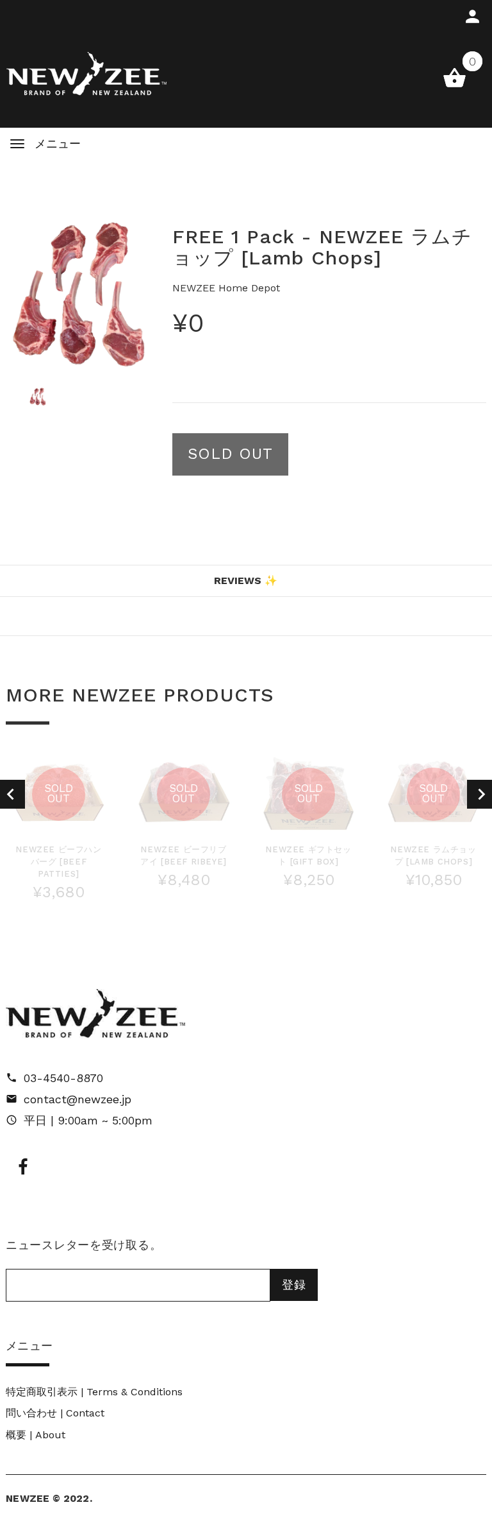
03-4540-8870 (63, 1078)
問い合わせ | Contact (55, 1413)
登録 (294, 1284)
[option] (79, 294)
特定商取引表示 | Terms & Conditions (94, 1392)
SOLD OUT (230, 454)
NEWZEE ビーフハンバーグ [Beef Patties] (58, 862)
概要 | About (35, 1435)
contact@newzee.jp (77, 1099)
